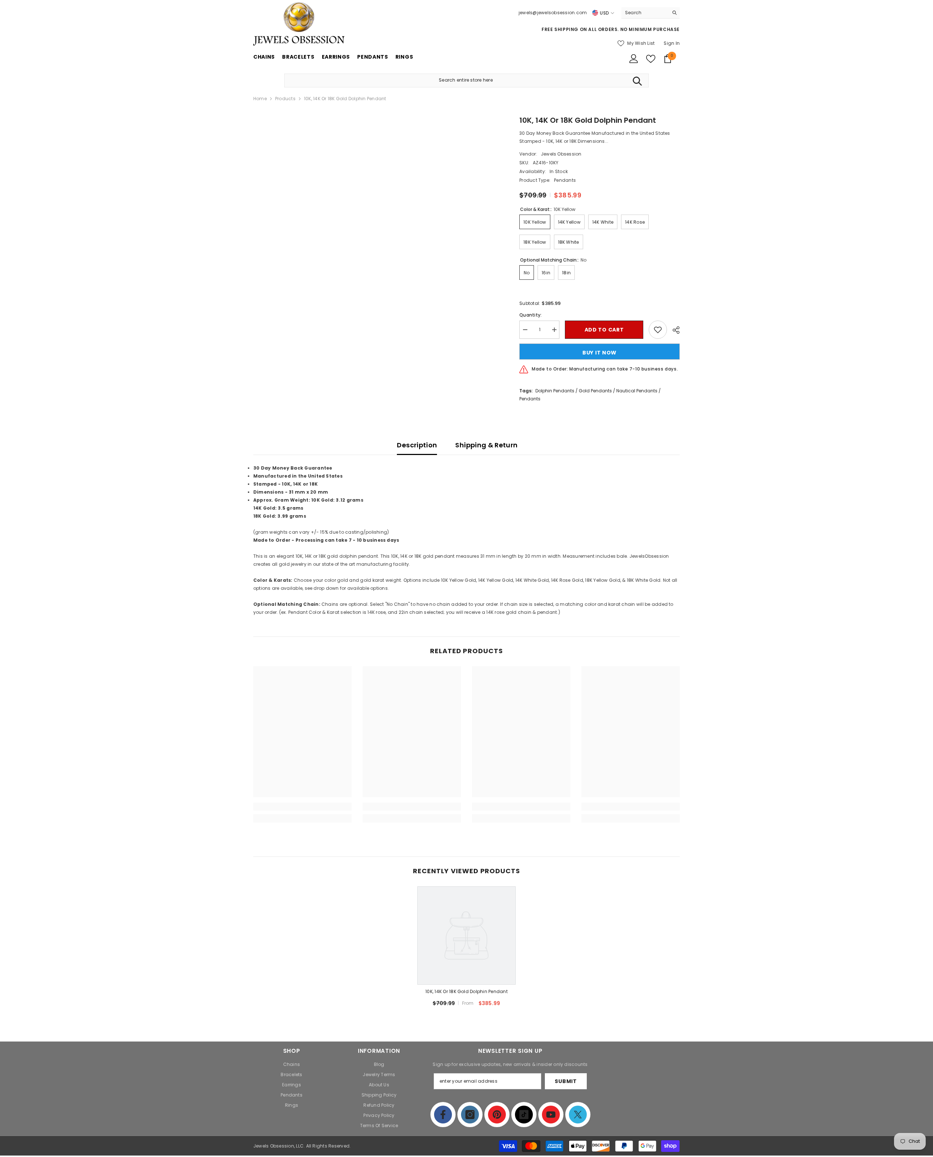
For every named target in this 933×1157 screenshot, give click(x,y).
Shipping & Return (486, 445)
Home (260, 98)
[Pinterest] (497, 1114)
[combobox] (644, 12)
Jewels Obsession (561, 154)
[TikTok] (523, 1114)
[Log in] (633, 58)
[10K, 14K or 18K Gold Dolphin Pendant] (466, 935)
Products (285, 98)
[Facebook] (443, 1114)
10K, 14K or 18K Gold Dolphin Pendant (466, 991)
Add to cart (604, 329)
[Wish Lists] (650, 58)
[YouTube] (550, 1114)
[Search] (650, 13)
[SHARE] (673, 330)
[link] (302, 807)
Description (417, 445)
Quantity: (530, 315)
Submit (566, 1081)
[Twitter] (577, 1114)
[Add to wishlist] (658, 330)
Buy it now (599, 352)
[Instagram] (470, 1114)
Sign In (672, 43)
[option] (466, 949)
